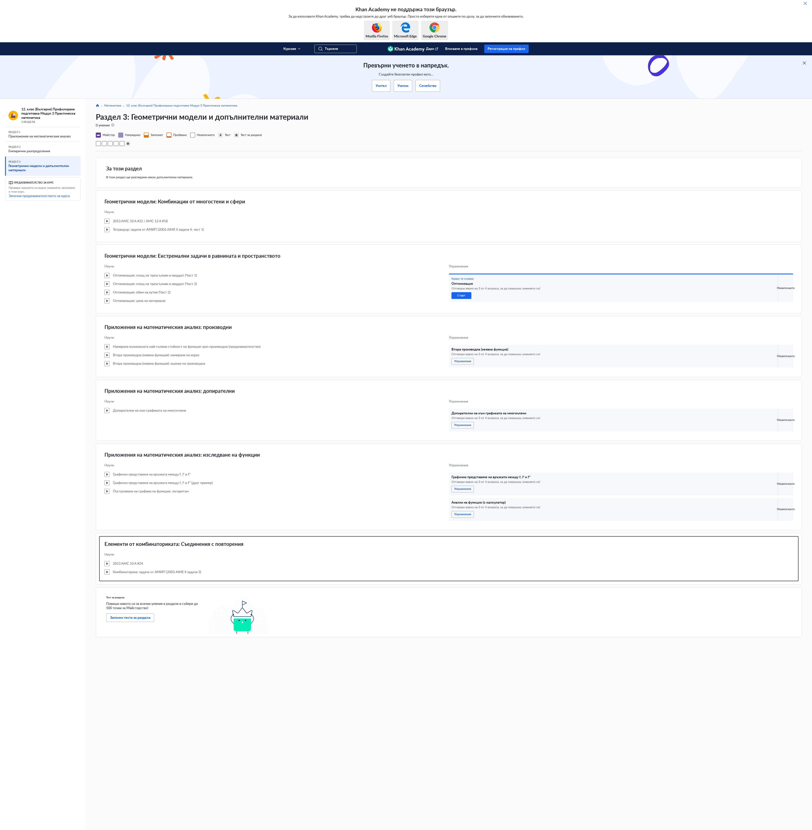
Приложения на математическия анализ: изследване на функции (182, 455)
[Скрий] (805, 3)
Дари (430, 49)
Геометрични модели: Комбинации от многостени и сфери (174, 201)
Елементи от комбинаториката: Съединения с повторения (173, 544)
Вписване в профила (461, 49)
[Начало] (97, 106)
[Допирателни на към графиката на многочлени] (110, 143)
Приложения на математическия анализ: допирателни (169, 391)
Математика (112, 105)
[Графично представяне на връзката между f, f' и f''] (116, 143)
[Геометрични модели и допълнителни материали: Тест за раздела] (127, 143)
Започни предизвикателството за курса (39, 196)
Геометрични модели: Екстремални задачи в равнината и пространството (192, 256)
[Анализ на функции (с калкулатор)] (122, 143)
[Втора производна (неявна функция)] (104, 143)
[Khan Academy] (406, 48)
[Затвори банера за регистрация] (804, 63)
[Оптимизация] (98, 143)
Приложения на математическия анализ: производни (168, 327)
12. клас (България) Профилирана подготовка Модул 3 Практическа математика (181, 105)
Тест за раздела (115, 597)
